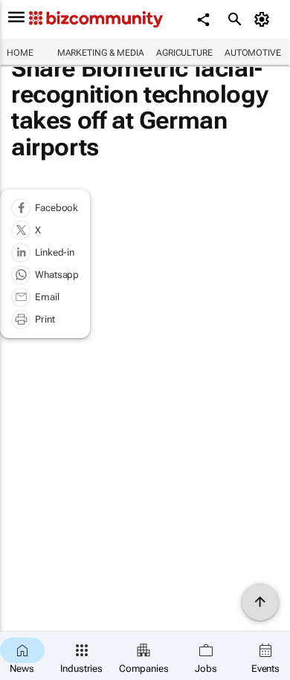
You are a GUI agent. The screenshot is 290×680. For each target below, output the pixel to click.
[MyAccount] (264, 19)
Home (20, 53)
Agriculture (184, 53)
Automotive (253, 53)
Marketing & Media (100, 53)
